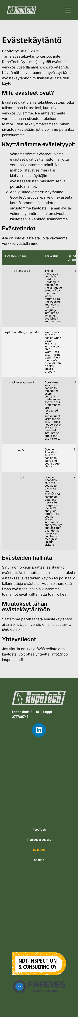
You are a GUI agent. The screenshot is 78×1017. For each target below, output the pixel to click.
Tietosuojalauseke (39, 839)
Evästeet (39, 849)
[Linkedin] (39, 730)
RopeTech (39, 829)
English (39, 859)
